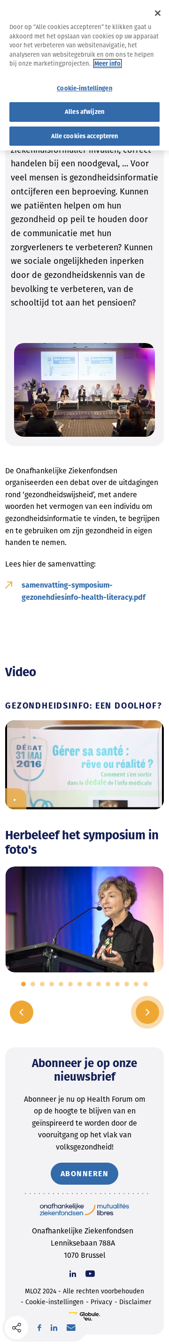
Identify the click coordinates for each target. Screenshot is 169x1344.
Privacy (101, 1302)
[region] (84, 75)
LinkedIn (54, 1327)
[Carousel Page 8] (89, 984)
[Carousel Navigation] (84, 1012)
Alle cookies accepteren (84, 136)
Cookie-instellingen (54, 1302)
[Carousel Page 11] (117, 984)
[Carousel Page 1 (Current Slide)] (23, 984)
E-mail (71, 1327)
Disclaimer (135, 1302)
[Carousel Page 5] (61, 984)
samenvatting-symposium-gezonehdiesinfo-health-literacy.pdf (84, 591)
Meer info (107, 63)
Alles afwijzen (84, 111)
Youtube (90, 1273)
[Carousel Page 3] (42, 984)
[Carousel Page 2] (33, 984)
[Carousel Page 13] (136, 984)
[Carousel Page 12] (126, 984)
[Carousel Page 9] (98, 984)
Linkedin (72, 1273)
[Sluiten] (157, 13)
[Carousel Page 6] (70, 984)
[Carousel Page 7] (79, 984)
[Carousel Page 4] (51, 984)
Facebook (39, 1327)
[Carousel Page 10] (108, 984)
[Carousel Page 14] (145, 984)
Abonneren (85, 1173)
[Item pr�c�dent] (21, 1012)
